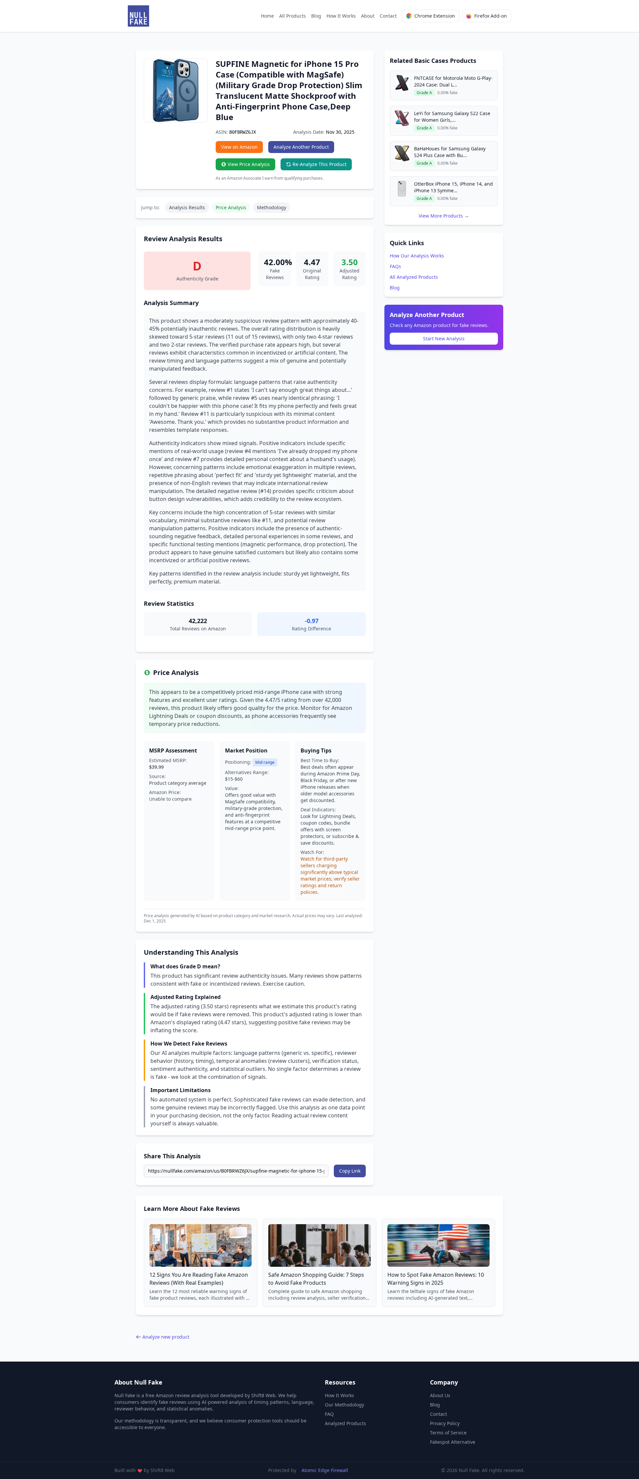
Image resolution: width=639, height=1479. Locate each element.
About (367, 16)
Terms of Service (448, 1432)
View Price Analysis (249, 164)
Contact (388, 16)
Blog (316, 16)
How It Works (341, 16)
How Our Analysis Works (417, 255)
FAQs (395, 266)
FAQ (329, 1414)
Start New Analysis (444, 338)
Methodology (271, 207)
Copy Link (349, 1171)
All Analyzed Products (414, 277)
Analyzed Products (345, 1423)
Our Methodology (344, 1404)
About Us (440, 1395)
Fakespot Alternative (452, 1442)
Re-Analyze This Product (319, 164)
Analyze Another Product (301, 147)
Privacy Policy (445, 1423)
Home (267, 16)
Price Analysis (231, 207)
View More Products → (444, 216)
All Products (292, 16)
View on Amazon (239, 147)
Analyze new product (165, 1337)
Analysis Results (187, 207)
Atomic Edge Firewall (325, 1470)
